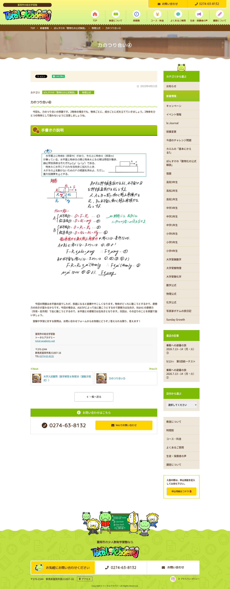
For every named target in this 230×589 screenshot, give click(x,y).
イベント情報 (173, 114)
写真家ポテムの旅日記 (178, 311)
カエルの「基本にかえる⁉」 (178, 150)
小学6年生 (172, 233)
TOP (95, 20)
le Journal (172, 123)
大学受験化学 (173, 276)
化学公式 (171, 302)
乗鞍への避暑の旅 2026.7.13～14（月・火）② (181, 373)
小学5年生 (172, 242)
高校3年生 (172, 182)
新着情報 (171, 96)
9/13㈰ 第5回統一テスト (180, 361)
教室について (115, 20)
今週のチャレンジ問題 (178, 140)
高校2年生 (172, 190)
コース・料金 (157, 20)
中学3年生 (172, 208)
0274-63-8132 (47, 356)
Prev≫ (153, 368)
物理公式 (86, 92)
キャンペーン (173, 106)
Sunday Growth (175, 319)
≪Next (34, 368)
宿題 (168, 173)
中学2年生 (172, 216)
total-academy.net (45, 340)
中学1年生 (172, 225)
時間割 (136, 20)
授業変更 (171, 131)
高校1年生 (172, 199)
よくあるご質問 (178, 20)
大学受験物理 (173, 268)
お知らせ (171, 86)
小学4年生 (172, 251)
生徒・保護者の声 (199, 20)
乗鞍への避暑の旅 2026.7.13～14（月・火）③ (181, 349)
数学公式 (171, 285)
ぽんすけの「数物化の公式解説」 (59, 92)
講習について (219, 20)
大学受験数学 (173, 259)
